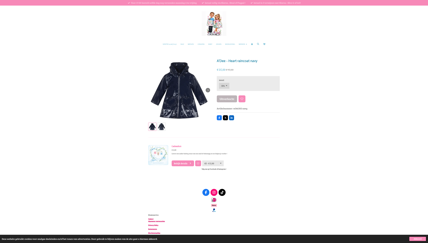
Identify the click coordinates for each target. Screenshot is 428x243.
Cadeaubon (176, 146)
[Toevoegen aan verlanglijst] (242, 98)
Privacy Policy (153, 225)
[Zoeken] (258, 44)
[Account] (251, 44)
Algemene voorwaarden (156, 221)
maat (221, 80)
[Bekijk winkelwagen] (264, 44)
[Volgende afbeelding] (208, 90)
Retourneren (152, 229)
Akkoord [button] (418, 238)
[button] (152, 127)
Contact (150, 219)
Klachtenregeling (154, 233)
